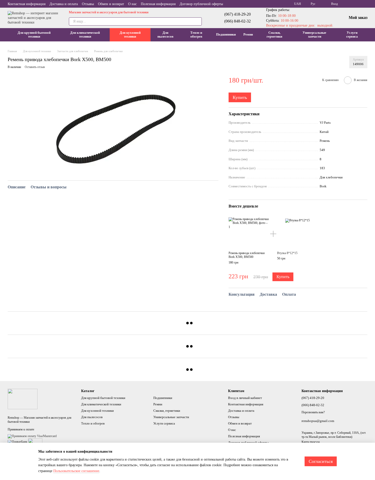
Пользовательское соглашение (76, 471)
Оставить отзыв (35, 67)
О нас (132, 4)
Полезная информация (158, 4)
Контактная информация (26, 4)
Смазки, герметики (274, 34)
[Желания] (355, 3)
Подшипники (226, 34)
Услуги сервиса (352, 34)
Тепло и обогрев (196, 34)
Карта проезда (311, 442)
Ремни (248, 34)
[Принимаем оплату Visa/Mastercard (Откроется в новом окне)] (32, 436)
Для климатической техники (85, 34)
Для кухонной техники (130, 34)
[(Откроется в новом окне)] (35, 441)
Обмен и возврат (111, 4)
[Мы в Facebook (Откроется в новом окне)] (365, 4)
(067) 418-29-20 (237, 14)
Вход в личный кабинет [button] (245, 398)
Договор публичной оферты (201, 4)
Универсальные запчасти (314, 34)
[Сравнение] (345, 3)
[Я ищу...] (198, 21)
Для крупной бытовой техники (34, 34)
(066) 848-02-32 (237, 21)
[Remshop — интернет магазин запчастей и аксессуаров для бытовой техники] (23, 399)
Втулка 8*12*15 (287, 253)
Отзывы (88, 4)
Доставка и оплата (63, 4)
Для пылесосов (165, 34)
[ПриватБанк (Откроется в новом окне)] (17, 441)
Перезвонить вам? (313, 412)
